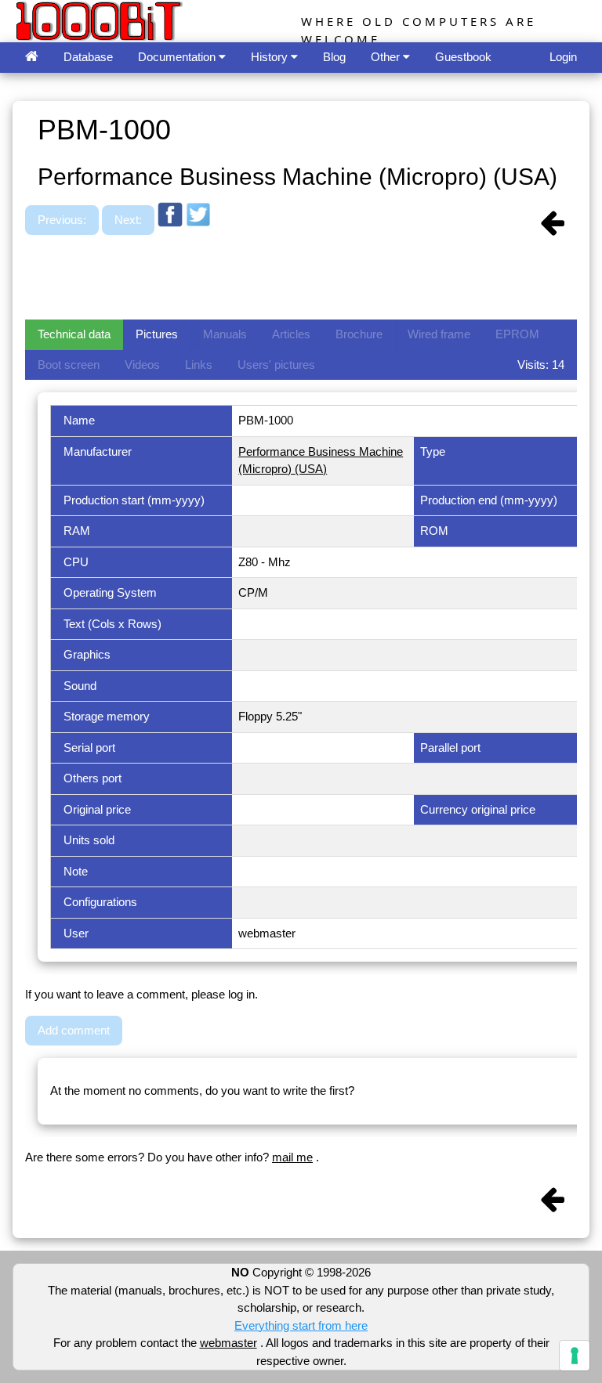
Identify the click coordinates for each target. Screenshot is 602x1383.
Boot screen (69, 364)
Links (198, 364)
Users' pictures (276, 364)
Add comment (74, 1030)
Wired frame (439, 334)
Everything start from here (301, 1325)
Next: (128, 219)
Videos (142, 364)
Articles (291, 334)
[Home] (32, 57)
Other (387, 56)
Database (88, 56)
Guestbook (463, 56)
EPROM (517, 334)
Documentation (178, 56)
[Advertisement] (310, 279)
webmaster (228, 1342)
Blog (334, 56)
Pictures (157, 334)
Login (563, 56)
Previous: (62, 219)
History (271, 56)
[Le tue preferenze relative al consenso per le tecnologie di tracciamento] (574, 1355)
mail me (292, 1157)
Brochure (359, 334)
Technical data (74, 334)
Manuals (225, 334)
